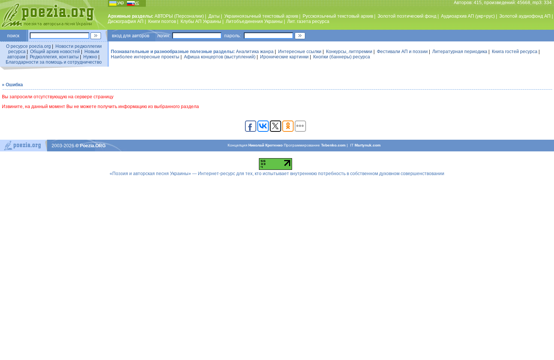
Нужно (90, 56)
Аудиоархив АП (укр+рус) (468, 16)
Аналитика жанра (255, 51)
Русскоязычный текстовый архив (338, 16)
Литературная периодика (459, 51)
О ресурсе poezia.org (28, 46)
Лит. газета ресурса (308, 21)
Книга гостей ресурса (514, 51)
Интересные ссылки (299, 51)
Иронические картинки (284, 56)
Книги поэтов (162, 21)
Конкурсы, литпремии (349, 51)
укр (120, 2)
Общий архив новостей (55, 51)
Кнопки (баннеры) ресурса (341, 56)
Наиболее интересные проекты (145, 56)
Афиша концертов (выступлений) (220, 56)
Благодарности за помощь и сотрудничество (54, 62)
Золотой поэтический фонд (407, 16)
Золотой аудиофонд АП (525, 16)
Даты (214, 16)
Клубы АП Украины (201, 21)
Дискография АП (126, 21)
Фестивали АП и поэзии (402, 51)
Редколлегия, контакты (54, 56)
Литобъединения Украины (254, 21)
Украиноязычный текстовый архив (261, 16)
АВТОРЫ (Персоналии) (179, 16)
